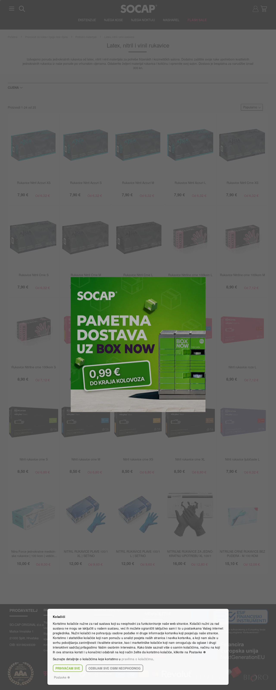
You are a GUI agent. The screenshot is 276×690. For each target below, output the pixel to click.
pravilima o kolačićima (137, 659)
